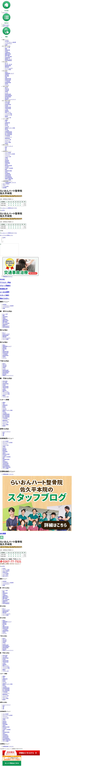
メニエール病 (8, 156)
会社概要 (4, 187)
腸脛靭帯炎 (7, 138)
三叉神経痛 (7, 81)
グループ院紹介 (5, 183)
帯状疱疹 (7, 160)
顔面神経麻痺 (8, 82)
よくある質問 (5, 186)
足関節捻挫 (7, 122)
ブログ (3, 185)
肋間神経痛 (7, 57)
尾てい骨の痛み (8, 56)
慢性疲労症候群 (8, 165)
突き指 (6, 125)
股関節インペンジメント (10, 99)
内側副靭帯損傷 (8, 131)
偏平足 (6, 87)
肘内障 (6, 105)
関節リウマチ (8, 112)
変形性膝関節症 (8, 95)
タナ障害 (7, 130)
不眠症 (6, 157)
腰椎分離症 (7, 55)
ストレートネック (9, 146)
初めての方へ (4, 298)
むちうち (7, 85)
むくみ (6, 92)
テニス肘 (7, 126)
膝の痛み (7, 98)
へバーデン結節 (8, 113)
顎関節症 (7, 74)
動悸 (6, 169)
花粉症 (6, 164)
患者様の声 (4, 289)
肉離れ (6, 120)
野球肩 (6, 124)
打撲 (6, 121)
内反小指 (7, 89)
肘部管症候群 (8, 104)
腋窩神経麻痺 (8, 65)
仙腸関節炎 (7, 52)
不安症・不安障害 (9, 168)
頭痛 (6, 77)
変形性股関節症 (8, 60)
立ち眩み (7, 166)
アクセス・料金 (5, 282)
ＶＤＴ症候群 (8, 152)
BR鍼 (6, 44)
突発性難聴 (7, 163)
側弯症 (6, 51)
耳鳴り (6, 172)
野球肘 (6, 143)
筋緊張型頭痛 (8, 78)
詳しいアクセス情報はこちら (6, 235)
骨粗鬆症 (7, 111)
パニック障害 (8, 179)
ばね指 (6, 109)
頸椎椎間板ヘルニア (9, 73)
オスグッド (7, 140)
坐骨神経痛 (7, 50)
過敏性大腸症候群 (9, 178)
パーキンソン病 (8, 114)
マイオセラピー (8, 43)
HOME (3, 237)
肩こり (6, 63)
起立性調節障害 (8, 177)
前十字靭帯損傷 (8, 133)
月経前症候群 (8, 174)
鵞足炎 (6, 129)
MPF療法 (7, 40)
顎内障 (6, 83)
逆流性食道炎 (8, 176)
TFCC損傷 (7, 103)
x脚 (5, 148)
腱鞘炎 (6, 116)
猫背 (6, 147)
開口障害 (7, 76)
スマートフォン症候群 (10, 153)
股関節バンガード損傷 (10, 127)
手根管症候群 (8, 108)
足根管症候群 (8, 107)
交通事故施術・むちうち (10, 182)
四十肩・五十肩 (8, 64)
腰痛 (6, 48)
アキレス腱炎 (8, 142)
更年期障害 (7, 173)
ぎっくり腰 (7, 47)
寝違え (6, 72)
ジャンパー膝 (8, 139)
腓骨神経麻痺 (8, 96)
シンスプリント (8, 137)
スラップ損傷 (8, 69)
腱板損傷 (7, 66)
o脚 (5, 150)
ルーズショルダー (9, 68)
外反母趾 (7, 90)
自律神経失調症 (8, 170)
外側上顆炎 (7, 102)
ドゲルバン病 (8, 117)
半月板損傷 (7, 135)
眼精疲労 (7, 161)
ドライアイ (7, 155)
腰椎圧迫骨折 (8, 53)
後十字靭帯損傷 (8, 134)
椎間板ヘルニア (8, 59)
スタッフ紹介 (4, 295)
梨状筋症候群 (8, 94)
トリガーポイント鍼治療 (10, 42)
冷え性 (6, 159)
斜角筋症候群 (8, 79)
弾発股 (6, 91)
